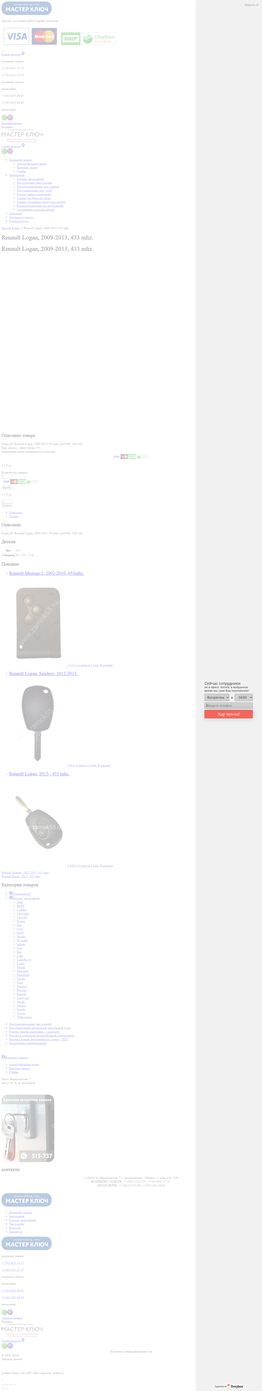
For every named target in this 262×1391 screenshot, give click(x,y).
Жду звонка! (229, 714)
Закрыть (250, 5)
